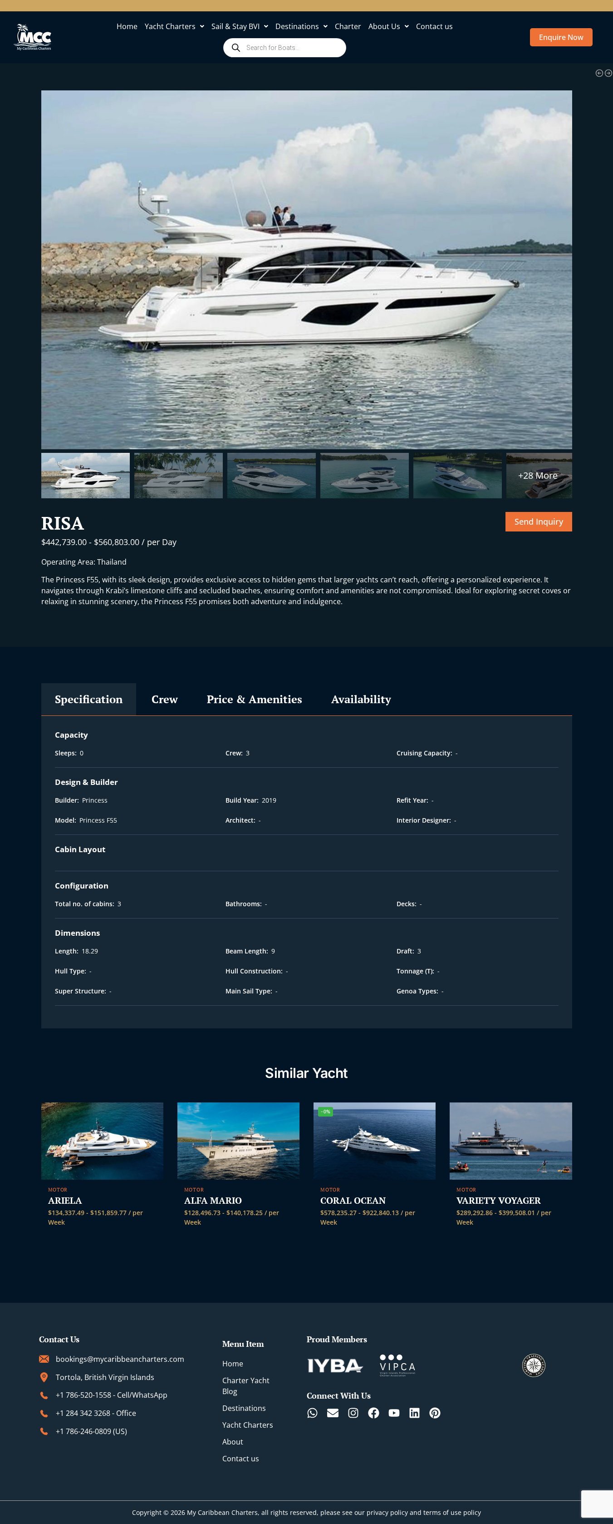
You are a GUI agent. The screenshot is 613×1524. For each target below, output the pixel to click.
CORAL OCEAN (353, 1200)
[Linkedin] (414, 1413)
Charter (348, 26)
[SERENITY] (608, 73)
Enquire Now (561, 37)
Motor (58, 1189)
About (232, 1442)
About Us (384, 26)
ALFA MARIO (213, 1200)
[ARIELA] (102, 1141)
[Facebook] (373, 1413)
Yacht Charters (170, 26)
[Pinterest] (435, 1413)
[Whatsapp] (312, 1413)
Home (127, 26)
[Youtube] (394, 1413)
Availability (361, 699)
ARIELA (65, 1200)
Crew (165, 699)
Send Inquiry (539, 521)
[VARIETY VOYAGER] (511, 1141)
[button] (174, 26)
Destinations (297, 26)
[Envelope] (332, 1413)
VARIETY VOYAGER (498, 1200)
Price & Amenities (254, 699)
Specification (89, 699)
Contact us (434, 26)
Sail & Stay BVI (235, 26)
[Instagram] (353, 1413)
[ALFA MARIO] (238, 1141)
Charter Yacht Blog (246, 1386)
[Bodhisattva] (599, 73)
